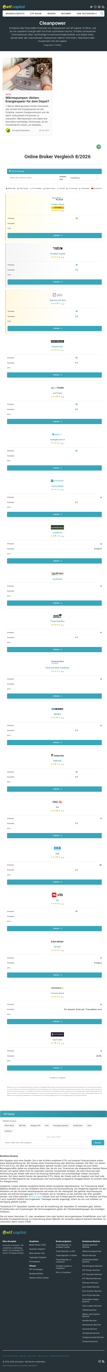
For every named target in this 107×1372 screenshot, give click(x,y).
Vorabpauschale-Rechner (93, 1337)
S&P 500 (22, 1125)
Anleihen (8, 1131)
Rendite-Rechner (89, 1320)
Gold (89, 1125)
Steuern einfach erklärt (39, 1278)
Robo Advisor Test (37, 1253)
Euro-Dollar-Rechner (90, 1287)
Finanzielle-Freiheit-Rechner (90, 1300)
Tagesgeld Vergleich (38, 1257)
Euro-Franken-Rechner (92, 1291)
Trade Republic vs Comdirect (63, 1260)
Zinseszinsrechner (90, 1341)
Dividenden (77, 1125)
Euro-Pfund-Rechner (91, 1295)
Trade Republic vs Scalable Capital (63, 1246)
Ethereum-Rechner (90, 1283)
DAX (47, 1125)
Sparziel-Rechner (89, 1329)
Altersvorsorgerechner (91, 1251)
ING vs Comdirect (63, 1272)
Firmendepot (34, 1261)
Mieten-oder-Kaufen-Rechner (91, 1315)
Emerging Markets (61, 1125)
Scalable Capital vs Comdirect (64, 1267)
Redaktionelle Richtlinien (60, 1356)
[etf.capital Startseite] (14, 7)
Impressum (32, 1356)
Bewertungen (35, 1196)
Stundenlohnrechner (91, 1333)
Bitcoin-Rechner (89, 1255)
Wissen (51, 13)
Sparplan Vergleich (37, 1249)
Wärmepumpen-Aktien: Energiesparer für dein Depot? (27, 99)
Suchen (98, 1143)
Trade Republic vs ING (65, 1251)
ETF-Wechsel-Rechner (91, 1278)
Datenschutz (43, 1356)
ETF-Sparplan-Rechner (92, 1274)
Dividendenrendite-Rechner (90, 1260)
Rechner (66, 13)
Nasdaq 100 (35, 1125)
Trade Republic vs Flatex (66, 1255)
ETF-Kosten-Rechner (91, 1270)
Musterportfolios (36, 1273)
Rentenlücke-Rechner (91, 1325)
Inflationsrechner (89, 1310)
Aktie (8, 94)
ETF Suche (36, 13)
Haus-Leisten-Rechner (91, 1306)
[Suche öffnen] (101, 13)
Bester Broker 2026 (37, 1245)
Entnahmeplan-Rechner (92, 1266)
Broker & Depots (15, 13)
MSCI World (9, 1125)
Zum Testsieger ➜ (87, 13)
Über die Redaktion (10, 1356)
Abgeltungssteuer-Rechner (90, 1246)
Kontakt (23, 1356)
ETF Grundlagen (36, 1269)
